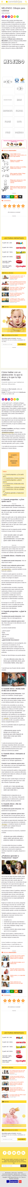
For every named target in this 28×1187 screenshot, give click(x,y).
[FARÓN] (7, 122)
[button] (4, 321)
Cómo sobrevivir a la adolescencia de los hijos (16, 982)
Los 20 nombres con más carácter (14, 330)
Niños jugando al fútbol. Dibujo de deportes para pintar (17, 174)
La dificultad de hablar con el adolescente (17, 963)
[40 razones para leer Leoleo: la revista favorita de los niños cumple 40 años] (5, 277)
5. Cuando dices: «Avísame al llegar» (14, 487)
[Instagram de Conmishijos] (3, 16)
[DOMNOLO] (19, 132)
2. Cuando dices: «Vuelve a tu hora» (14, 478)
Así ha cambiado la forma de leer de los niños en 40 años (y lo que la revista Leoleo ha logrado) (18, 283)
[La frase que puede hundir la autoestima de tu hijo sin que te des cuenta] (5, 1077)
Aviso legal (14, 1172)
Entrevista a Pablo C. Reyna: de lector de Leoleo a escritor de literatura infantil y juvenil (17, 288)
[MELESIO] (8, 82)
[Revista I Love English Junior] (21, 261)
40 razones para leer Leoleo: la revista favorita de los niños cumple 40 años (17, 277)
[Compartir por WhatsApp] (17, 16)
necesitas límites (6, 569)
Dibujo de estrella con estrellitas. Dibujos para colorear (18, 167)
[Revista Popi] (21, 243)
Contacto (23, 1174)
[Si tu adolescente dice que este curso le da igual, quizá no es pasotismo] (5, 1071)
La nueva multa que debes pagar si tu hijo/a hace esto (18, 1095)
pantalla (6, 718)
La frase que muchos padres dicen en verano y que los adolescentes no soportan (17, 957)
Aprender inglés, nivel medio (7, 266)
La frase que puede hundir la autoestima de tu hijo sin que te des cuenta (17, 1077)
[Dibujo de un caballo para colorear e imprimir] (5, 162)
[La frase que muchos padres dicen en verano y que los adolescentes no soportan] (5, 957)
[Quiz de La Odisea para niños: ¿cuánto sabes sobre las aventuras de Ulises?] (5, 294)
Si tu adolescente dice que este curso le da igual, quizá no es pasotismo (17, 1072)
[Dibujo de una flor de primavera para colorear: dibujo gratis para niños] (5, 188)
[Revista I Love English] (21, 266)
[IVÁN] (7, 132)
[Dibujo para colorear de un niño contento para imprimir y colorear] (5, 182)
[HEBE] (19, 100)
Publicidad (20, 1172)
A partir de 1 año (7, 243)
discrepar (4, 824)
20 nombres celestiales (14, 1125)
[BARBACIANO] (7, 100)
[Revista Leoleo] (21, 252)
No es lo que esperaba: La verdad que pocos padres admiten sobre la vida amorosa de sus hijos (17, 1089)
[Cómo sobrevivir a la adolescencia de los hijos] (5, 984)
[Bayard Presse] (12, 1181)
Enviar (23, 1165)
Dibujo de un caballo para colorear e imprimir (16, 161)
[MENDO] (20, 89)
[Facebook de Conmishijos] (8, 16)
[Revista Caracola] (21, 248)
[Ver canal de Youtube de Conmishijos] (11, 16)
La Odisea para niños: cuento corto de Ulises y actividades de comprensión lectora (17, 300)
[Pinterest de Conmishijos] (5, 16)
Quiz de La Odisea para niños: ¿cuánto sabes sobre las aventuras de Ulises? (17, 294)
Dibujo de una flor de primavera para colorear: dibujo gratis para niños (18, 188)
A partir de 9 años (7, 256)
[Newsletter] (16, 196)
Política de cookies (6, 1175)
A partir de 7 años (7, 252)
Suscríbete (21, 344)
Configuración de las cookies (19, 1175)
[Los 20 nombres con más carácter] (14, 320)
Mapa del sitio (17, 1174)
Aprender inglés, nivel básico (7, 262)
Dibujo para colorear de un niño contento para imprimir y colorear (18, 181)
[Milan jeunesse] (20, 1181)
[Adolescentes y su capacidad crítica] (5, 977)
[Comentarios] (20, 196)
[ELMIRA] (19, 111)
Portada (8, 1172)
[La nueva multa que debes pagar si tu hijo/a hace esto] (5, 1096)
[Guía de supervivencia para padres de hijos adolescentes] (5, 971)
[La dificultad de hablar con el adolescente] (5, 964)
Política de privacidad (7, 1174)
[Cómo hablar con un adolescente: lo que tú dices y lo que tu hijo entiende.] (5, 156)
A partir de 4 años (7, 247)
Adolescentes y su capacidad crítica (17, 976)
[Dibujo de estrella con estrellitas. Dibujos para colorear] (5, 169)
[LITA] (19, 122)
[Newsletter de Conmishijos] (14, 16)
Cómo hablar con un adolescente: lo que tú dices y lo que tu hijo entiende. (18, 155)
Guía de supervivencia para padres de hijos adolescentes (17, 969)
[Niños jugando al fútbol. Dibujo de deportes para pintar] (5, 175)
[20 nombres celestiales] (14, 1115)
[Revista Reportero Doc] (21, 257)
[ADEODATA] (7, 111)
